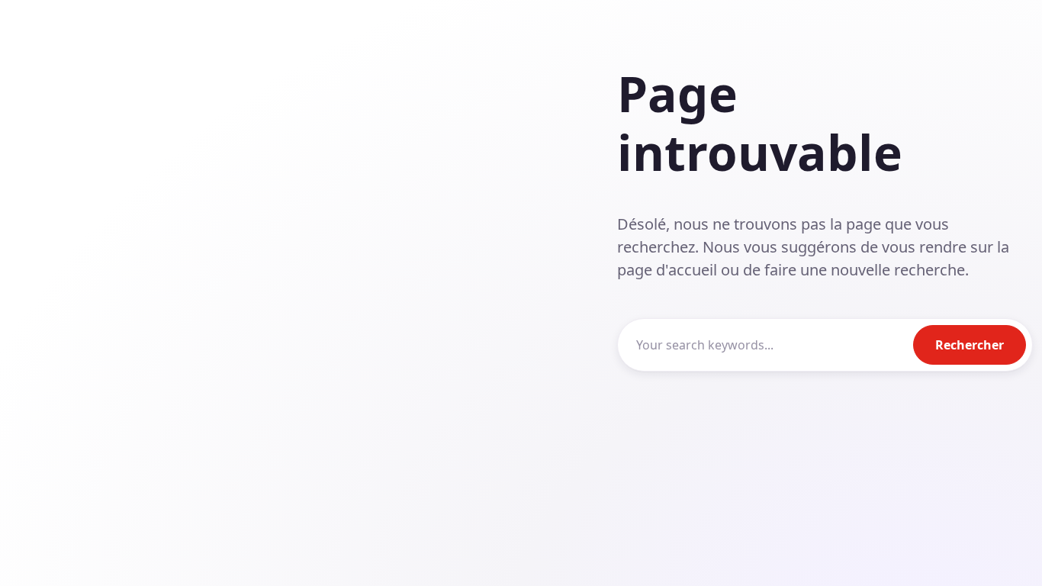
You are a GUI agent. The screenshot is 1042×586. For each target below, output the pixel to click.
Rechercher (969, 344)
